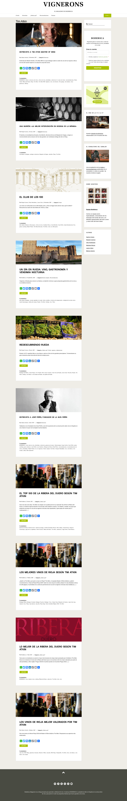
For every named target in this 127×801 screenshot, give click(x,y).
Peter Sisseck (40, 529)
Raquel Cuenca (90, 240)
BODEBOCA (22, 80)
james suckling (22, 226)
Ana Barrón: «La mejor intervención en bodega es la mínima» (47, 126)
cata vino (21, 752)
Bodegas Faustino (40, 602)
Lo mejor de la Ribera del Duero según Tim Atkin (47, 648)
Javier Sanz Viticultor (67, 372)
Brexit (27, 80)
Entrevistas (24, 15)
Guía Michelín (54, 225)
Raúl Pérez (55, 447)
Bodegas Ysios (48, 602)
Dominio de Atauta (23, 527)
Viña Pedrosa (71, 529)
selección (49, 679)
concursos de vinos (33, 80)
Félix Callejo (59, 527)
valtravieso (59, 529)
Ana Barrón (22, 154)
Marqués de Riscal (48, 447)
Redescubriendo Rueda (34, 344)
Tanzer (44, 448)
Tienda (106, 15)
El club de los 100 (31, 197)
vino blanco (29, 374)
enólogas (27, 154)
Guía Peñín (60, 225)
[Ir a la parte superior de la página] (63, 773)
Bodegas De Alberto (23, 372)
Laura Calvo (89, 248)
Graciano (36, 752)
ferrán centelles (46, 300)
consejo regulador (34, 300)
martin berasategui (23, 302)
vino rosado (25, 754)
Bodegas (27, 300)
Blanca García (90, 251)
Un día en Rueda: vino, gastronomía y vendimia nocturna (43, 271)
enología (32, 154)
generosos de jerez (49, 445)
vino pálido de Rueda (47, 374)
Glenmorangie (58, 445)
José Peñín (33, 447)
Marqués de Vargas (43, 154)
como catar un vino (30, 445)
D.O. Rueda (38, 372)
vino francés (55, 81)
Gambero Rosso (47, 225)
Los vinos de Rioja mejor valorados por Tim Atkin (48, 723)
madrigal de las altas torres (69, 300)
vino (51, 81)
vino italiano (67, 81)
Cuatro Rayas (32, 372)
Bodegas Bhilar (22, 602)
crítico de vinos (42, 80)
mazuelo (48, 752)
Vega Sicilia (65, 529)
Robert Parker (30, 226)
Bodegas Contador (31, 602)
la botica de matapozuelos (56, 300)
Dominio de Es (31, 527)
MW (52, 752)
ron (36, 448)
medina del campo (33, 302)
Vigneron (48, 81)
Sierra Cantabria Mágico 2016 (52, 603)
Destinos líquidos (45, 277)
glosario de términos (97, 133)
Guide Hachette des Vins (69, 225)
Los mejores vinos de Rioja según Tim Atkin (48, 572)
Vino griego (61, 81)
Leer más (23, 73)
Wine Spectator (30, 450)
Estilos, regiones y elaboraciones (55, 350)
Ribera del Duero (26, 81)
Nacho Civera (90, 237)
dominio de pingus (40, 527)
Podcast (53, 15)
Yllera (53, 302)
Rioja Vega (42, 603)
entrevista (53, 80)
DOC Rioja (26, 752)
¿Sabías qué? (33, 15)
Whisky (26, 83)
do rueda (40, 300)
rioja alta (38, 603)
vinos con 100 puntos (53, 226)
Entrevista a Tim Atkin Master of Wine (37, 52)
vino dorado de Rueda (37, 374)
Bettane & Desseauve (30, 225)
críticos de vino (39, 225)
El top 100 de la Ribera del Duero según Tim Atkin (48, 495)
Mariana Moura (90, 245)
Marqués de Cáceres (63, 602)
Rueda (38, 302)
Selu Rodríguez (90, 242)
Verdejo (47, 302)
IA (57, 80)
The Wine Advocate (38, 226)
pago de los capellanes (31, 529)
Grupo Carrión (65, 445)
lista (27, 679)
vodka (24, 450)
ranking (37, 679)
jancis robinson (27, 447)
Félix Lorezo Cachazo (47, 372)
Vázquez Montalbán (59, 448)
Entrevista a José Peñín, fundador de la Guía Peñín (43, 417)
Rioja (32, 81)
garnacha (32, 752)
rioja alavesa (32, 603)
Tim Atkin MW (42, 81)
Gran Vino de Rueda (56, 372)
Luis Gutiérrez (40, 447)
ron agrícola (40, 448)
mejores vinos (22, 603)
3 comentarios (22, 78)
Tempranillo (58, 752)
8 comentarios (22, 677)
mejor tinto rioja (71, 602)
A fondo (17, 15)
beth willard (22, 225)
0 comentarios (22, 298)
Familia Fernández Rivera (50, 527)
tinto (58, 679)
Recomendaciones (44, 15)
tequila (48, 448)
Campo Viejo (55, 602)
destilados (48, 80)
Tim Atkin (36, 81)
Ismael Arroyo (66, 527)
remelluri (51, 154)
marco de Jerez (61, 80)
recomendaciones (70, 80)
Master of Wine (42, 752)
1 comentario (22, 152)
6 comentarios (22, 751)
